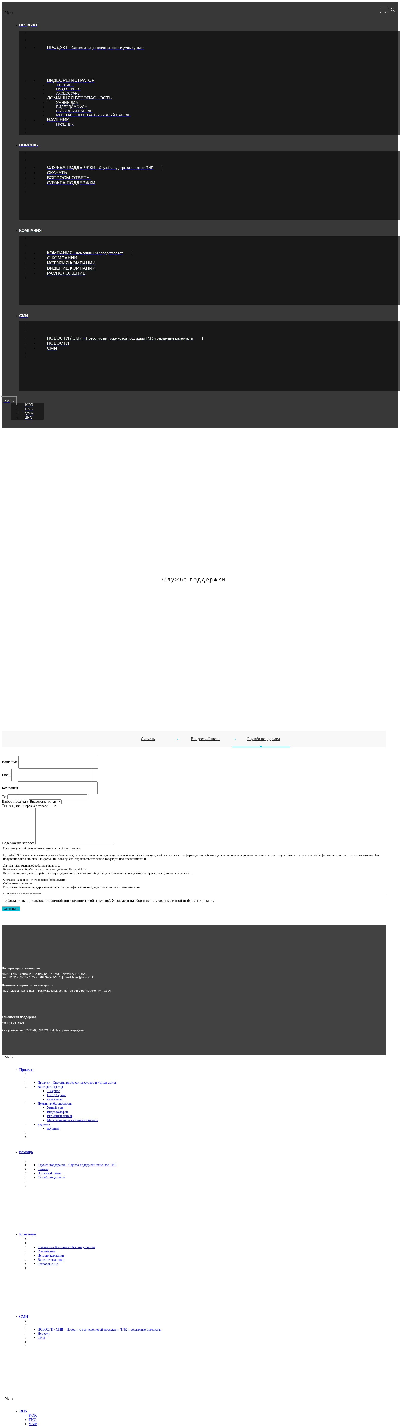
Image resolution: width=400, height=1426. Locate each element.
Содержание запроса (18, 843)
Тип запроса (11, 806)
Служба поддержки (263, 739)
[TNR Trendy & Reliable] (2, 8)
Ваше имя (9, 762)
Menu (9, 13)
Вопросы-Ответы (205, 739)
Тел (4, 797)
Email (6, 775)
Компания (10, 788)
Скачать (148, 739)
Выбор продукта (15, 801)
